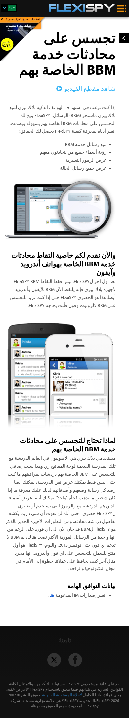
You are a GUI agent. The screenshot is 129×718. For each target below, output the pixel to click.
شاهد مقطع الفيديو (90, 88)
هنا (51, 595)
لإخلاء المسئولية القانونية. (61, 694)
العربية (9, 8)
